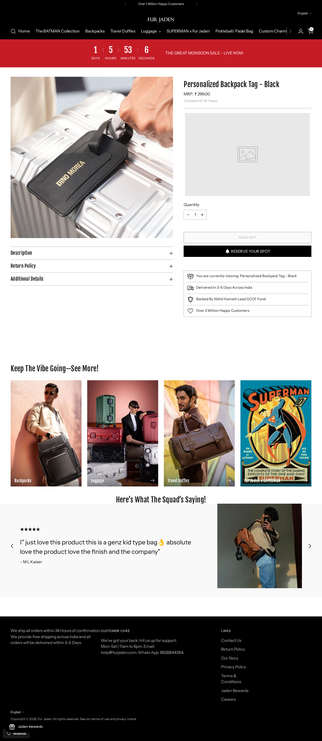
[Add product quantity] (202, 214)
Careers (228, 699)
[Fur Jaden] (161, 19)
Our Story (229, 658)
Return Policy (233, 649)
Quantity (191, 204)
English (303, 13)
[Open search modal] (13, 31)
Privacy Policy (233, 666)
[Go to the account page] (299, 31)
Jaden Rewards (234, 690)
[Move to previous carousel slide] (297, 356)
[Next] (196, 4)
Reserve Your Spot (250, 251)
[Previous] (125, 4)
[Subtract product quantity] (188, 214)
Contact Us (231, 640)
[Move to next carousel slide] (307, 356)
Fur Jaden (44, 719)
